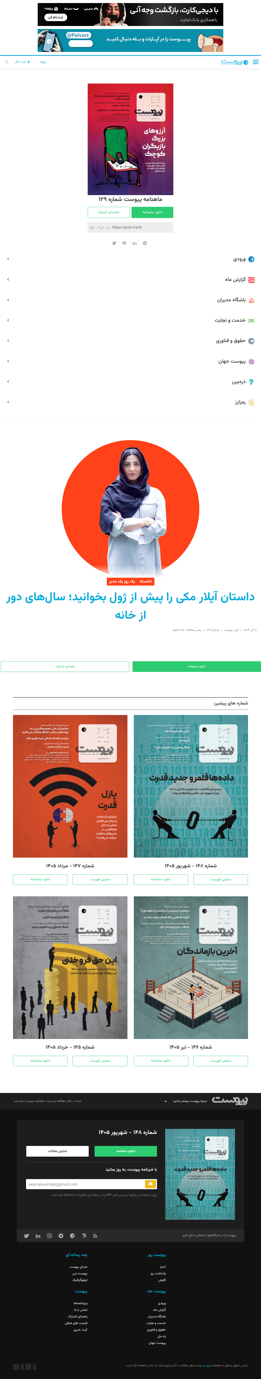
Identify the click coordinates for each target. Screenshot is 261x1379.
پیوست (206, 1365)
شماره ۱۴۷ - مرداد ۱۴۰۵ (70, 866)
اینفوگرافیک (79, 1280)
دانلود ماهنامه (152, 212)
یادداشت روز (158, 1273)
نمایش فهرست (220, 879)
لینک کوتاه (104, 227)
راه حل (162, 1336)
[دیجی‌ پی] (130, 14)
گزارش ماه (159, 1310)
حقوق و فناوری (156, 1329)
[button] (255, 62)
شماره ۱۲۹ (212, 630)
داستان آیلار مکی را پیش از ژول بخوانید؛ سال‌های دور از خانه (130, 606)
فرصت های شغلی (76, 1323)
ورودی (162, 1303)
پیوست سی (79, 1273)
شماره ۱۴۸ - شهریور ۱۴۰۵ (191, 866)
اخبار (163, 1266)
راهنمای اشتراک (109, 212)
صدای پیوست (78, 1266)
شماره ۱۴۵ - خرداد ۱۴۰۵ (70, 1047)
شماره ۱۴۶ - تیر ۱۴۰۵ (190, 1047)
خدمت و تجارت (156, 1323)
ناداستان (146, 581)
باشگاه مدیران (157, 1316)
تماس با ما (80, 1310)
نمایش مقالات (57, 1151)
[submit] (150, 1184)
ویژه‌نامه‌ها (80, 1303)
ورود (43, 62)
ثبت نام (21, 62)
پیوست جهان (157, 1343)
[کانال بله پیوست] (130, 40)
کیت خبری (80, 1329)
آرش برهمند (231, 630)
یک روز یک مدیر (122, 581)
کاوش (162, 1280)
